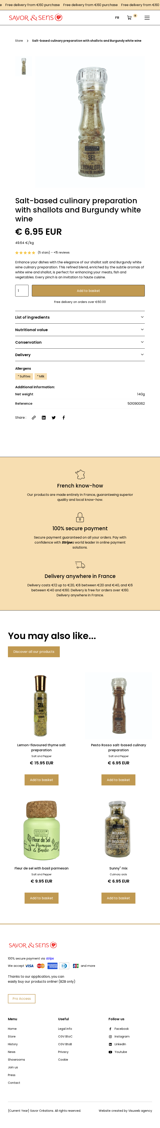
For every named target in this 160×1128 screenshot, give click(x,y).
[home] (36, 17)
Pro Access (21, 998)
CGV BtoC (65, 1036)
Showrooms (16, 1060)
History (13, 1044)
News (11, 1052)
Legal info (65, 1029)
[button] (117, 17)
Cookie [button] (63, 1060)
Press (11, 1075)
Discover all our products (33, 651)
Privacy (63, 1052)
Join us (13, 1067)
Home (12, 1029)
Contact (14, 1083)
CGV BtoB (65, 1044)
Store (12, 1036)
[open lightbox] (90, 122)
